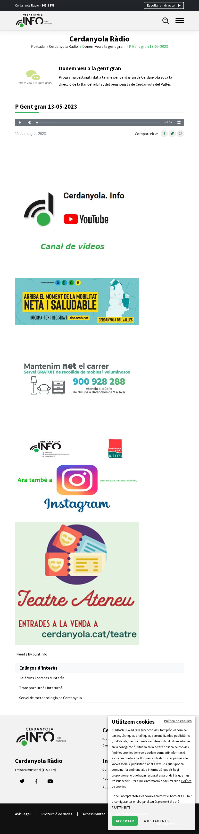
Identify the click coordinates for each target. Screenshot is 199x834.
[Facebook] (36, 782)
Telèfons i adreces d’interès (42, 677)
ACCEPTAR (125, 820)
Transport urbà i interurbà (41, 687)
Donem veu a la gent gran (103, 46)
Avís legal (23, 813)
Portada (38, 46)
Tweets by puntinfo (31, 654)
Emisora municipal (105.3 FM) (35, 770)
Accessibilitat (94, 813)
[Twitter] (22, 782)
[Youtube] (50, 782)
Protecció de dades (56, 813)
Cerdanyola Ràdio (63, 46)
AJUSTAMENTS (156, 820)
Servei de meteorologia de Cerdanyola (50, 697)
